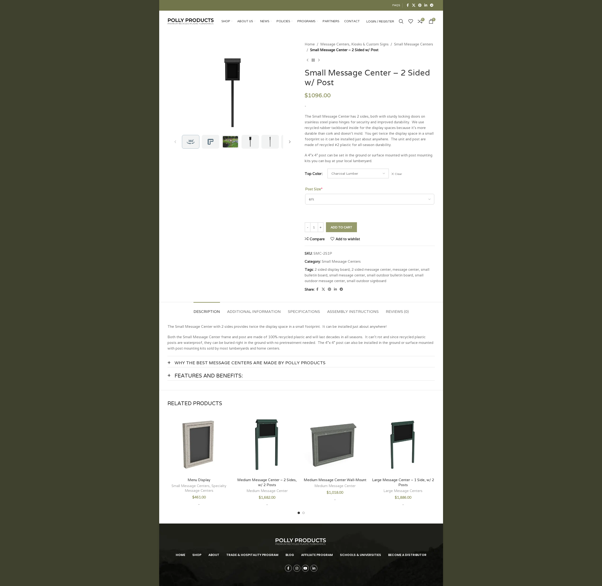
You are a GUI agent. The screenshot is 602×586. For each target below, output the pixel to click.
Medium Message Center (267, 491)
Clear (398, 174)
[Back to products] (313, 60)
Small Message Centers (413, 44)
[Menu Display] (199, 443)
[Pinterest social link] (420, 5)
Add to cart (341, 227)
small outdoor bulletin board (390, 275)
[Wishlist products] (410, 21)
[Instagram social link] (296, 568)
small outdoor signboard (366, 281)
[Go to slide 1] (299, 513)
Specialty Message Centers (206, 488)
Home (310, 44)
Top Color (313, 173)
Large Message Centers (402, 491)
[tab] (206, 309)
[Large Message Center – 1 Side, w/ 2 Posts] (403, 443)
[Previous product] (307, 60)
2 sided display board (332, 269)
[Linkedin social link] (426, 5)
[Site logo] (191, 21)
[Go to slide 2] (303, 513)
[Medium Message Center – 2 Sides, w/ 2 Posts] (267, 443)
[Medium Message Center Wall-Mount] (335, 443)
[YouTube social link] (305, 568)
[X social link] (414, 5)
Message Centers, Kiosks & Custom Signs (354, 44)
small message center (347, 275)
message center (406, 269)
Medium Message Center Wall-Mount (335, 480)
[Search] (401, 21)
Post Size (313, 189)
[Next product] (319, 60)
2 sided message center (371, 269)
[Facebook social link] (408, 5)
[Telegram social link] (432, 5)
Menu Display (199, 480)
